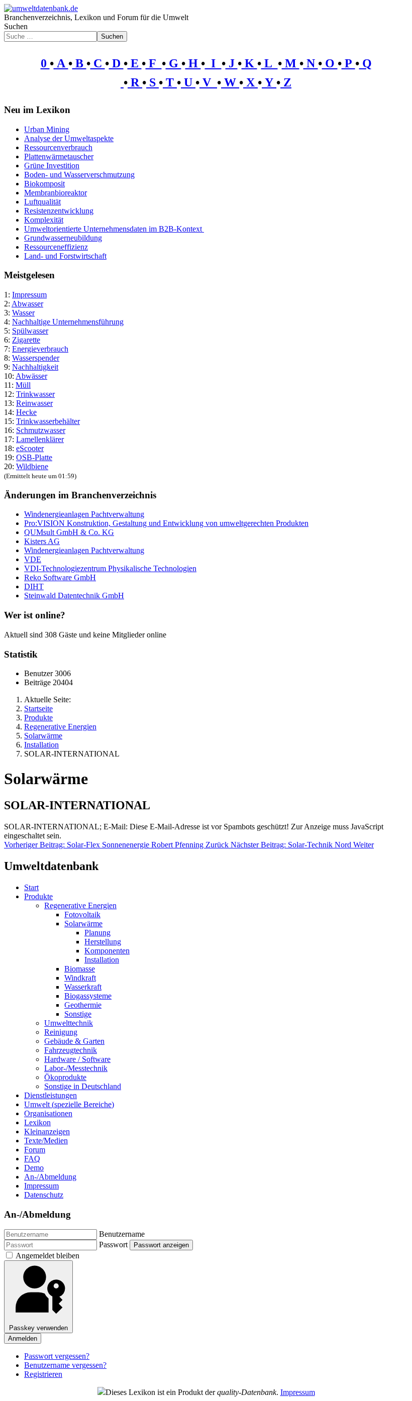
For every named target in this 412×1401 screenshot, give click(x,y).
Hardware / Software (77, 1059)
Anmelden (22, 1338)
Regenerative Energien (80, 905)
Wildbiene (32, 466)
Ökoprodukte (65, 1077)
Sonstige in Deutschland (82, 1086)
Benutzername (122, 1234)
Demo (34, 1167)
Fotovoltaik (82, 914)
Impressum (29, 294)
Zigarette (26, 340)
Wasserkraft (82, 987)
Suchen (16, 26)
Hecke (26, 412)
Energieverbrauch (40, 349)
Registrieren (43, 1374)
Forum (34, 1149)
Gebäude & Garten (74, 1041)
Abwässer (31, 376)
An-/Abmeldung (50, 1176)
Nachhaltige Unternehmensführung (68, 321)
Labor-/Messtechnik (76, 1068)
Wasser (23, 312)
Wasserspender (35, 358)
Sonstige (77, 1014)
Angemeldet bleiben (47, 1255)
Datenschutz (43, 1195)
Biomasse (79, 968)
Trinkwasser (35, 394)
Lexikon (37, 1122)
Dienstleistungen (50, 1095)
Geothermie (82, 1005)
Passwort (113, 1244)
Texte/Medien (46, 1140)
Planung (97, 932)
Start (31, 887)
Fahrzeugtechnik (70, 1050)
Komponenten (107, 950)
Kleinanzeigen (47, 1131)
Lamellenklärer (40, 439)
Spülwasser (30, 331)
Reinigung (60, 1032)
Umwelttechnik (68, 1023)
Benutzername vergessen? (65, 1365)
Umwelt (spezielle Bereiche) (69, 1104)
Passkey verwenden (38, 1328)
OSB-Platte (34, 457)
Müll (23, 385)
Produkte (38, 896)
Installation (101, 959)
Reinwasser (34, 403)
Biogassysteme (88, 996)
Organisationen (48, 1113)
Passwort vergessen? (56, 1356)
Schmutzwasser (40, 430)
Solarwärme (83, 923)
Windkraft (80, 978)
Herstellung (102, 941)
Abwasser (27, 303)
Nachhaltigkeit (35, 367)
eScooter (30, 448)
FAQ (32, 1158)
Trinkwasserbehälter (48, 421)
